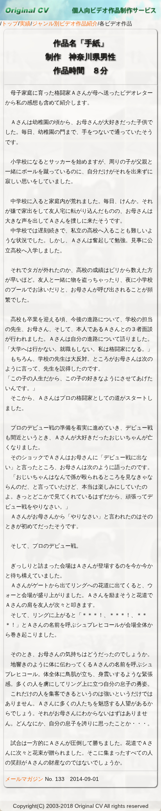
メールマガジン (24, 779)
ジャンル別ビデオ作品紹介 (65, 23)
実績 (25, 23)
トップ (10, 23)
